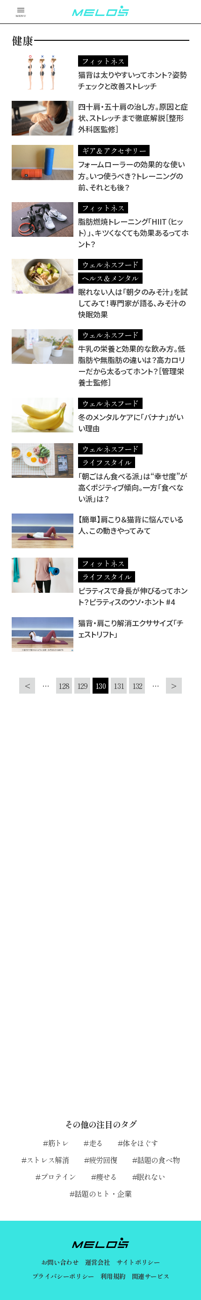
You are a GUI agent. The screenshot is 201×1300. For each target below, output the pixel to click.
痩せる (106, 1176)
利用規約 (112, 1276)
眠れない (151, 1176)
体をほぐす (140, 1143)
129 (82, 685)
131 (119, 685)
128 (63, 685)
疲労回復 (103, 1159)
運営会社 (97, 1262)
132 (137, 685)
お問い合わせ (60, 1262)
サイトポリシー (138, 1262)
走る (96, 1143)
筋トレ (58, 1143)
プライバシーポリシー (63, 1276)
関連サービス (150, 1276)
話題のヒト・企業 (102, 1193)
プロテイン (58, 1176)
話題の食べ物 (158, 1159)
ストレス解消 (47, 1159)
